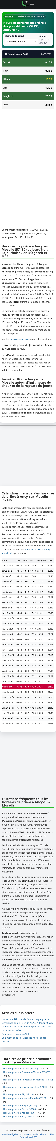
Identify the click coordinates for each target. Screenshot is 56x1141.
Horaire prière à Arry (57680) (19, 1116)
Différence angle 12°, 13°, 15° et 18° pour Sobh (27, 1022)
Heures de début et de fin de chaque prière (25, 1019)
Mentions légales (10, 1134)
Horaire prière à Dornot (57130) (20, 1068)
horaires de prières (19, 338)
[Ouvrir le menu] (32, 3)
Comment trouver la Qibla (16, 1033)
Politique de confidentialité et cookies (37, 1134)
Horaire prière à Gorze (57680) (20, 1109)
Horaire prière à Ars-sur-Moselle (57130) (25, 1098)
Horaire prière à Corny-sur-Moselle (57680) (26, 1072)
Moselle (9, 16)
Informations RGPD (28, 1137)
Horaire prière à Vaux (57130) (19, 1112)
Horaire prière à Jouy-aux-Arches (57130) (25, 1087)
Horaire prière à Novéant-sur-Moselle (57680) (28, 1079)
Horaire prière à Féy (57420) (18, 1094)
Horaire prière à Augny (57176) (20, 1105)
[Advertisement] (28, 140)
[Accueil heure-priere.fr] (25, 3)
